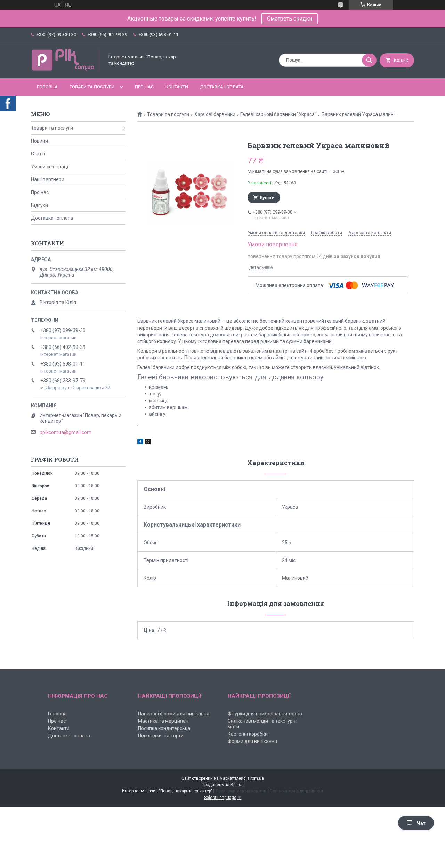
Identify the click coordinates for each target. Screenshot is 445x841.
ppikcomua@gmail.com (65, 432)
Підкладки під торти (161, 735)
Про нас (144, 86)
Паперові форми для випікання (173, 713)
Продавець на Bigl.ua (223, 784)
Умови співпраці (49, 166)
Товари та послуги (92, 86)
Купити (267, 197)
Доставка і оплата (222, 86)
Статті (38, 154)
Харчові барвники (214, 114)
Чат (421, 823)
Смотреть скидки (289, 18)
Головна (47, 86)
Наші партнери (47, 179)
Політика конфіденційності (296, 790)
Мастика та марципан (163, 721)
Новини (39, 141)
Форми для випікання (252, 741)
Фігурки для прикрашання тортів (265, 713)
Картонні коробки (248, 734)
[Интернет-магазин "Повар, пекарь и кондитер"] (65, 69)
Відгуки (39, 205)
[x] (148, 443)
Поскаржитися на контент (241, 790)
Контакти (176, 86)
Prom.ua (256, 778)
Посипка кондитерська (164, 728)
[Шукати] (369, 60)
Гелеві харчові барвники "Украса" (278, 114)
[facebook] (140, 443)
